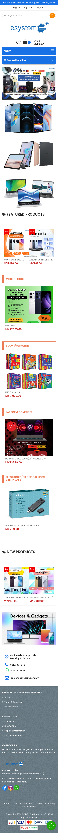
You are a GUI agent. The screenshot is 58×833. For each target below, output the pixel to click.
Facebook (5, 788)
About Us (8, 697)
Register (28, 8)
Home (7, 804)
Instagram (11, 788)
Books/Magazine (24, 749)
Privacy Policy (11, 706)
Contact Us (10, 721)
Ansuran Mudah (48, 752)
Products (27, 804)
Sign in (40, 8)
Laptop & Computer (44, 749)
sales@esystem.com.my (25, 677)
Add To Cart (40, 261)
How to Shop (10, 726)
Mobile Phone (8, 749)
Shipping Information (14, 730)
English (16, 7)
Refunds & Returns (13, 735)
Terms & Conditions (13, 702)
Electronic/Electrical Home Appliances (20, 752)
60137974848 (17, 664)
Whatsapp (16, 788)
